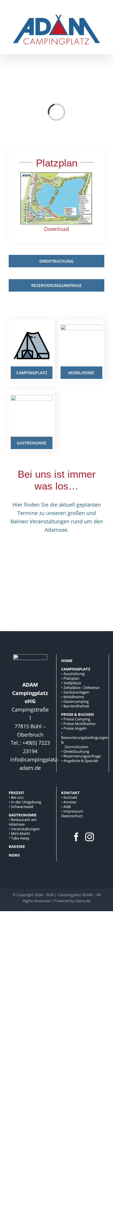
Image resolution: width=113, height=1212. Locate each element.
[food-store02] (31, 397)
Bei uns (17, 797)
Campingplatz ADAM (75, 894)
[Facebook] (76, 837)
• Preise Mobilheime (78, 723)
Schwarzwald (22, 806)
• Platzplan (70, 678)
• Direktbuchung (75, 751)
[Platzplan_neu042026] (56, 174)
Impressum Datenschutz (72, 813)
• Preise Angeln (74, 728)
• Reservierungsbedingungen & (84, 737)
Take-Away (20, 838)
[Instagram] (89, 837)
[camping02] (31, 327)
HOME (66, 660)
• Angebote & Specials (79, 760)
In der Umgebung (26, 802)
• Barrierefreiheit (75, 706)
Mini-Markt (20, 833)
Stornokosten (76, 746)
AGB (67, 806)
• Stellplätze (71, 682)
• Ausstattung (73, 673)
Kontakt (70, 797)
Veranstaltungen (25, 828)
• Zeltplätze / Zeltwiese (80, 687)
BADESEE (17, 846)
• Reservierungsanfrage (81, 756)
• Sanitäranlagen (75, 692)
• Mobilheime (72, 696)
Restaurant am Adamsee (23, 822)
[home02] (81, 327)
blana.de (83, 900)
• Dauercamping (75, 701)
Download (56, 228)
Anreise (69, 802)
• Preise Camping (75, 719)
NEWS (14, 855)
